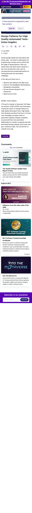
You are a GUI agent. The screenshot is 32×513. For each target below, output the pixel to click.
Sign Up (11, 28)
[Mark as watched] (7, 46)
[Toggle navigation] (21, 6)
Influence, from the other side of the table (16, 206)
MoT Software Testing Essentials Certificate (14, 239)
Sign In (27, 6)
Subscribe (24, 299)
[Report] (20, 46)
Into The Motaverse (10, 276)
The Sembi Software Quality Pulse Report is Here (15, 170)
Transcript (5, 136)
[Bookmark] (11, 46)
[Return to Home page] (6, 7)
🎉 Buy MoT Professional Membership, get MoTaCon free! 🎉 (16, 3)
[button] (24, 46)
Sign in (12, 147)
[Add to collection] (15, 46)
